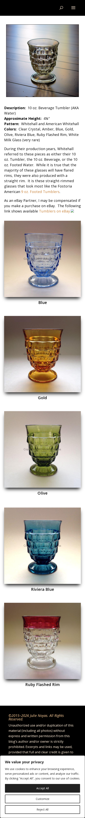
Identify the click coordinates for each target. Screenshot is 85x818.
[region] (42, 786)
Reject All (42, 809)
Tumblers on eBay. (54, 211)
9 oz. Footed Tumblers (40, 191)
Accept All (42, 788)
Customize (42, 799)
